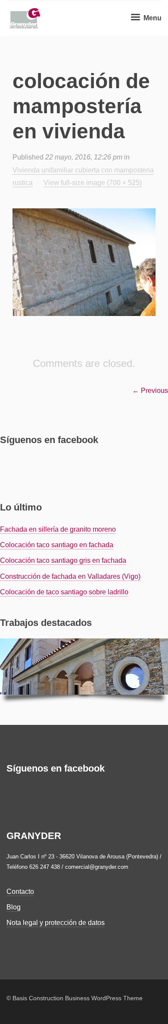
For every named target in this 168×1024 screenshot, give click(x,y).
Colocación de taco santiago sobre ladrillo (64, 592)
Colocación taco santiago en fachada (56, 545)
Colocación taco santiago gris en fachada (63, 560)
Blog (13, 907)
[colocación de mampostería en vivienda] (84, 262)
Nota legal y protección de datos (55, 922)
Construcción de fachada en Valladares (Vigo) (70, 576)
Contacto (20, 891)
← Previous (150, 390)
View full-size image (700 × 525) (93, 182)
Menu (152, 18)
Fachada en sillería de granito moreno (58, 529)
